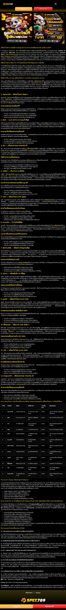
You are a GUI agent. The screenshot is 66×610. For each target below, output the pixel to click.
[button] (55, 3)
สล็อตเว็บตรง (12, 50)
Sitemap (38, 592)
